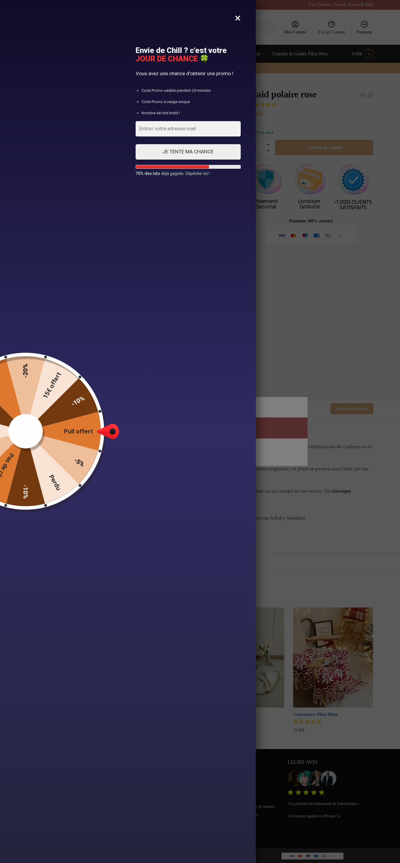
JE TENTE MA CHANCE (188, 152)
